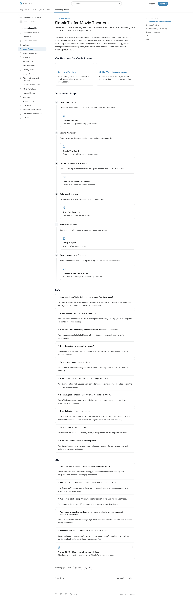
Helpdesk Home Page (32, 17)
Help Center (24, 10)
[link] (97, 119)
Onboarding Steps (153, 32)
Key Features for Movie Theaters (158, 21)
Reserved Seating (152, 25)
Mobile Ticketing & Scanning (156, 28)
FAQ (147, 36)
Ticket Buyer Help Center (41, 10)
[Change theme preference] (171, 3)
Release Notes (30, 22)
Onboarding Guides (61, 10)
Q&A (147, 39)
